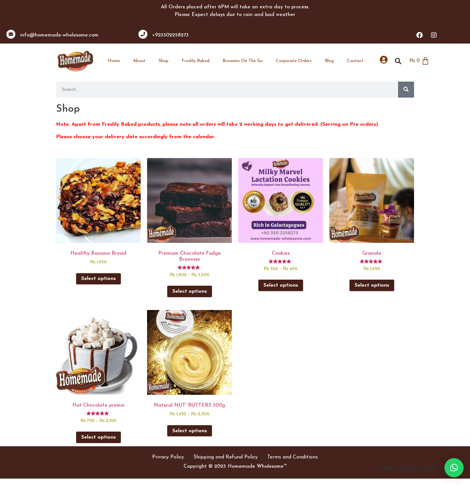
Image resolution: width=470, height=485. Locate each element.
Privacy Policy (168, 457)
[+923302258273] (142, 34)
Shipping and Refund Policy (225, 457)
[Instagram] (433, 35)
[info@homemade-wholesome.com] (10, 34)
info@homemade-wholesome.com (59, 35)
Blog (329, 61)
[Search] (406, 90)
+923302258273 (170, 35)
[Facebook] (419, 35)
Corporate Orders (294, 61)
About (139, 61)
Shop (163, 61)
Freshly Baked (195, 61)
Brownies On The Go (243, 61)
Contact (355, 61)
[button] (454, 467)
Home (114, 61)
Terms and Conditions (292, 457)
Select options (98, 278)
